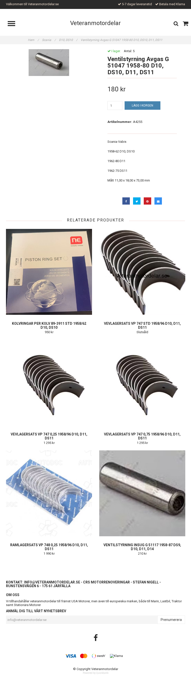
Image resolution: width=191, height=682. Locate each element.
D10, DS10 (68, 40)
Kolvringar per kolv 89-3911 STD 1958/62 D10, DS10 (49, 325)
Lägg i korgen (142, 105)
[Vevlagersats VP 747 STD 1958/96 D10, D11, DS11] (142, 271)
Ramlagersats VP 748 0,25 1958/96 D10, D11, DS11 (49, 547)
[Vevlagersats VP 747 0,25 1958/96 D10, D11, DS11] (49, 382)
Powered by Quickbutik (95, 673)
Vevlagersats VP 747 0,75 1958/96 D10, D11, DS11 (142, 436)
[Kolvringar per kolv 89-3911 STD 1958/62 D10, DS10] (49, 271)
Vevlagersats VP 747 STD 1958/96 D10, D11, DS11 (142, 325)
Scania (49, 40)
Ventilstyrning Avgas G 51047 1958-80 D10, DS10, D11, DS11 (122, 40)
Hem (33, 40)
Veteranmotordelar (95, 23)
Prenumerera (171, 620)
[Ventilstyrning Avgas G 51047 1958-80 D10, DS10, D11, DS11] (49, 62)
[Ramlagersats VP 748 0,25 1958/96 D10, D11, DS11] (49, 493)
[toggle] (14, 24)
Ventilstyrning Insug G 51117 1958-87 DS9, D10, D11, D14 (142, 547)
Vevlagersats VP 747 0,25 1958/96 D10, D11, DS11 (49, 436)
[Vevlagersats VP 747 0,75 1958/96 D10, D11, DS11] (142, 382)
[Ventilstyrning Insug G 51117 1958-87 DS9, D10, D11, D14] (142, 493)
